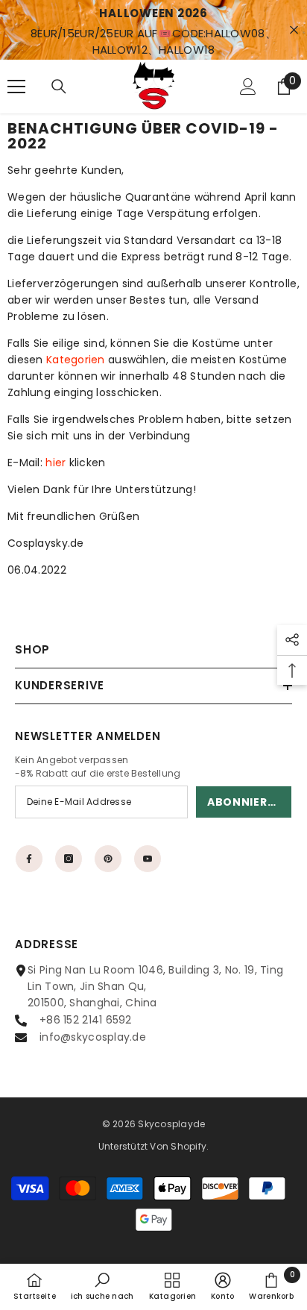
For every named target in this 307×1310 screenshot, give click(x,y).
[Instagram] (68, 858)
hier (55, 462)
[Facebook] (29, 858)
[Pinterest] (108, 858)
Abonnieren (244, 802)
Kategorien (75, 359)
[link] (102, 1286)
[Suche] (59, 86)
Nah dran (294, 30)
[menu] (16, 86)
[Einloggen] (248, 86)
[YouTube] (147, 858)
